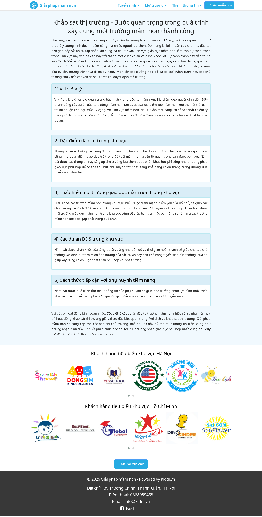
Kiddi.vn (168, 479)
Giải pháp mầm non (58, 5)
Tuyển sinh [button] (127, 5)
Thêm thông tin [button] (186, 5)
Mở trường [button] (155, 5)
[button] (128, 396)
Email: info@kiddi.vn (131, 501)
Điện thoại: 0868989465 (131, 494)
